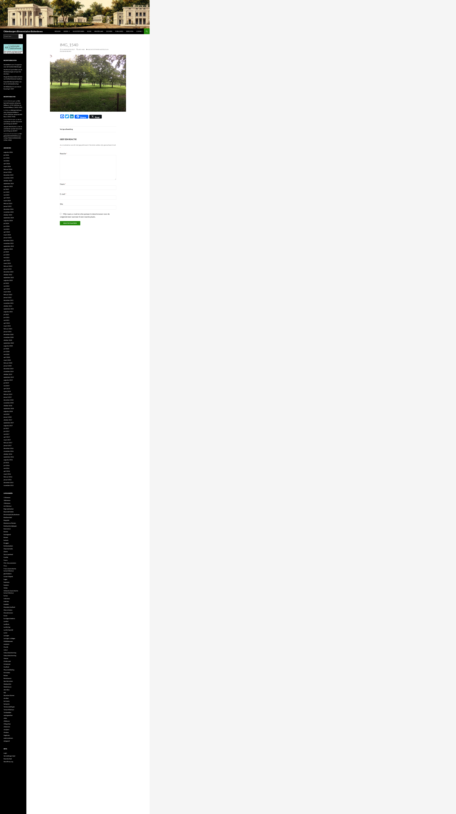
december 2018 (8, 400)
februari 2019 (8, 394)
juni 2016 (7, 465)
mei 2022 (6, 286)
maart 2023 (7, 263)
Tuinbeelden (7, 712)
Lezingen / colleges (9, 638)
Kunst (5, 616)
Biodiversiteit (8, 517)
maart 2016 (7, 474)
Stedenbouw (7, 687)
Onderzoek (7, 661)
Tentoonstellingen (9, 707)
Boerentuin (7, 529)
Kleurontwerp (8, 610)
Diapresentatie (8, 549)
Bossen (6, 537)
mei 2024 (6, 229)
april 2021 (7, 323)
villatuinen (7, 727)
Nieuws (6, 658)
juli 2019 (6, 383)
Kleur (89, 31)
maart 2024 (7, 235)
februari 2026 (8, 169)
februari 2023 (8, 266)
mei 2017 (6, 434)
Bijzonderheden (9, 512)
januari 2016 (8, 480)
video (5, 718)
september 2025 (9, 183)
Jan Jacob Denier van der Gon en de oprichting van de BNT (13, 122)
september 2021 (9, 309)
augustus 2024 (8, 220)
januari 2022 (8, 297)
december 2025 (8, 175)
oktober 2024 (8, 215)
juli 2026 (6, 155)
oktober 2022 (8, 275)
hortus (6, 596)
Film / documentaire (10, 563)
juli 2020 (6, 349)
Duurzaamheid (8, 554)
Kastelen (6, 604)
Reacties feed (8, 759)
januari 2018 (8, 417)
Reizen (6, 675)
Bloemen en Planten (10, 523)
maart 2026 (7, 166)
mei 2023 (6, 257)
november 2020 (9, 337)
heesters (6, 585)
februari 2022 (8, 294)
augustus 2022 (8, 280)
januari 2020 (8, 366)
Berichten (129, 31)
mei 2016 (6, 468)
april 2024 (7, 232)
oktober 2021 (8, 306)
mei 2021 (6, 320)
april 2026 (7, 163)
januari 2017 (8, 445)
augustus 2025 (8, 186)
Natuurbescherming (10, 653)
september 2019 (9, 377)
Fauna (5, 560)
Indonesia (7, 598)
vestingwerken (8, 715)
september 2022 (9, 277)
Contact (139, 31)
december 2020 (8, 334)
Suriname (7, 701)
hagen (5, 579)
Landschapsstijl (8, 630)
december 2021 (8, 300)
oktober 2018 (8, 406)
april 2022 (7, 289)
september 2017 (9, 423)
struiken (6, 698)
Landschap (7, 627)
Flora (5, 566)
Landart (6, 621)
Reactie (63, 153)
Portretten (7, 673)
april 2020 (7, 357)
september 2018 (9, 408)
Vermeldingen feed (9, 756)
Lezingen (6, 635)
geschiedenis (8, 574)
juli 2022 (6, 283)
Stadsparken (7, 684)
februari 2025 (8, 203)
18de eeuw (7, 500)
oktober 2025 (8, 181)
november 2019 (9, 371)
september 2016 (9, 457)
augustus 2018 (8, 411)
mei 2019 (6, 386)
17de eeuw (7, 497)
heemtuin (7, 582)
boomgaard (7, 534)
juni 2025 (7, 192)
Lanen (5, 633)
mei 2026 (6, 161)
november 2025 (9, 178)
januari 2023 (8, 269)
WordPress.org (8, 762)
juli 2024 (6, 223)
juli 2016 (6, 462)
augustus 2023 (8, 249)
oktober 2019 (8, 374)
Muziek (6, 647)
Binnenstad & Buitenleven (12, 514)
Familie (6, 557)
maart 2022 (7, 292)
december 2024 (8, 209)
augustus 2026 (8, 152)
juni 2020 (7, 351)
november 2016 (9, 451)
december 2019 (8, 369)
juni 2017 (7, 431)
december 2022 (8, 272)
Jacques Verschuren (10, 126)
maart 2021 (7, 326)
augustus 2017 (8, 425)
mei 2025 (6, 195)
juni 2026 (7, 158)
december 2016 (8, 448)
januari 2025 (8, 206)
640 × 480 (81, 49)
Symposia (7, 704)
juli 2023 (6, 252)
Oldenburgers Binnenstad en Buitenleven (23, 31)
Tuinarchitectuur (9, 710)
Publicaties (119, 31)
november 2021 (9, 303)
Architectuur (8, 506)
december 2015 (8, 482)
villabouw (7, 721)
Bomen (6, 532)
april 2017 (7, 437)
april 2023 (7, 260)
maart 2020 (7, 360)
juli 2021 (6, 314)
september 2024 (9, 218)
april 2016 (7, 471)
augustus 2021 (8, 312)
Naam (63, 184)
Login (5, 753)
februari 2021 (8, 329)
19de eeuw (7, 503)
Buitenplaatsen (8, 546)
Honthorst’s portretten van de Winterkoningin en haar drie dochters (13, 72)
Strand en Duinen (9, 695)
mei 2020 (6, 354)
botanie (6, 540)
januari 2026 (8, 172)
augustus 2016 (8, 460)
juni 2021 (7, 317)
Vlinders (6, 732)
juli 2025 (6, 189)
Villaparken (7, 724)
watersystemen (8, 738)
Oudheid (6, 667)
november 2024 (9, 212)
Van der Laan (98, 31)
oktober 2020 (8, 340)
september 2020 (9, 343)
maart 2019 (7, 391)
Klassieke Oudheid (9, 607)
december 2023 (8, 240)
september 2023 (9, 246)
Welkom (57, 31)
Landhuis (6, 624)
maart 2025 (7, 200)
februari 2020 (8, 363)
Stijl (5, 692)
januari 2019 (8, 397)
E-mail (63, 194)
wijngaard (7, 741)
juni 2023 (7, 255)
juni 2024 (7, 226)
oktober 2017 (8, 420)
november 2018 (9, 403)
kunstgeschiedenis (9, 618)
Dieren (6, 551)
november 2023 (9, 243)
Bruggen (6, 543)
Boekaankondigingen (10, 526)
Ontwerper (7, 664)
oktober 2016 (8, 454)
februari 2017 (8, 443)
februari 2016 (8, 477)
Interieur (6, 601)
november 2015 (9, 485)
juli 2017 (6, 428)
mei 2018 (6, 414)
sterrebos (7, 690)
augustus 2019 (8, 380)
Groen (66, 31)
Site (61, 204)
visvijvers (6, 729)
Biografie (6, 520)
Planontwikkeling (9, 670)
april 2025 (7, 198)
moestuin (6, 644)
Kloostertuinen (78, 31)
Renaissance (7, 678)
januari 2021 (8, 331)
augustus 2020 (8, 346)
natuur (6, 650)
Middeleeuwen (8, 641)
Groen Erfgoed (8, 576)
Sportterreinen (8, 681)
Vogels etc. (7, 735)
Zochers (109, 31)
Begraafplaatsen (9, 509)
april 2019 (7, 388)
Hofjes (6, 588)
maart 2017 (7, 440)
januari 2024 (8, 238)
